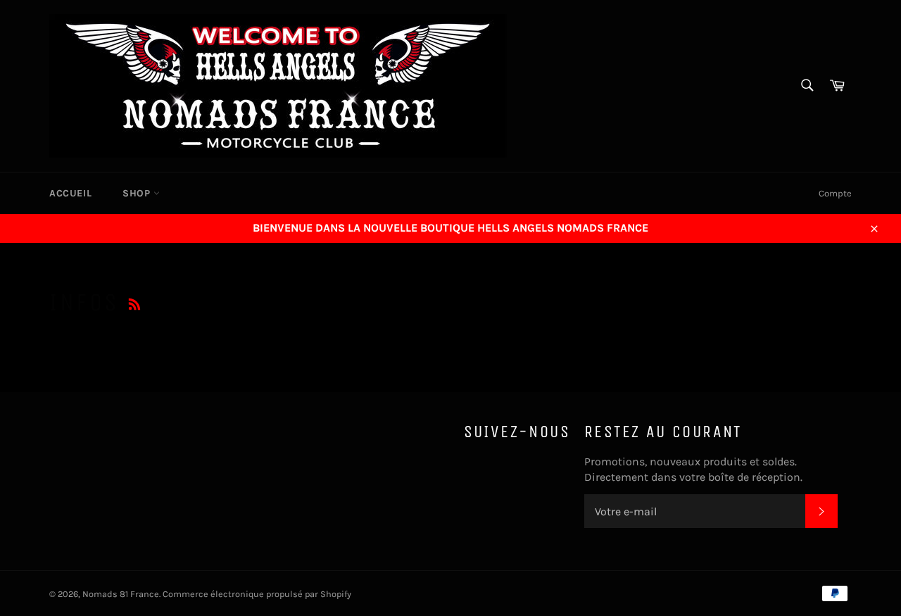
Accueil (70, 193)
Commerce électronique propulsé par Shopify (257, 594)
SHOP (137, 193)
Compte (835, 193)
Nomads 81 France (120, 594)
